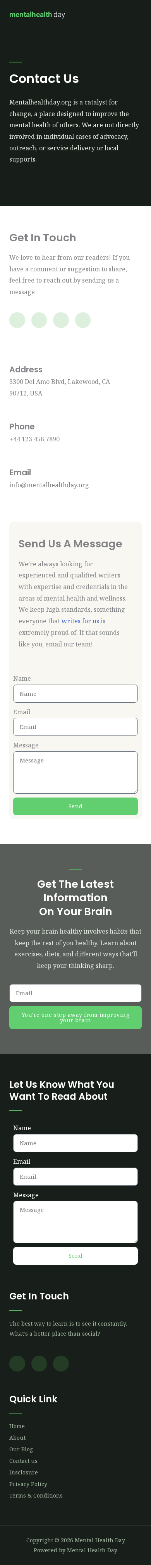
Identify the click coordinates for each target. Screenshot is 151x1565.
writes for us (80, 621)
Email (21, 712)
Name (22, 678)
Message (26, 745)
